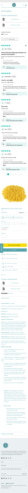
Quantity (3, 233)
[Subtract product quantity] (2, 236)
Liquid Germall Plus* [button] (10, 68)
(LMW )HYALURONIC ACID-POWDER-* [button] (14, 120)
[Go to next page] (22, 174)
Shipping (3, 254)
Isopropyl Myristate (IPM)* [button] (12, 94)
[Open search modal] (23, 5)
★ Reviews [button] (1, 248)
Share (4, 274)
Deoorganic (10, 485)
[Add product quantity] (6, 236)
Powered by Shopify (5, 488)
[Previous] (5, 1)
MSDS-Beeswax (15, 19)
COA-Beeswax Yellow (15, 25)
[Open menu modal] (2, 5)
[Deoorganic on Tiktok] (6, 458)
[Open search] (2, 39)
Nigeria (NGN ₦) (11, 483)
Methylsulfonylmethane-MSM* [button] (13, 169)
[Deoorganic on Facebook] (2, 458)
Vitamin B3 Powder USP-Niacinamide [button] (14, 145)
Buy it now (14, 249)
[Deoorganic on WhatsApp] (11, 458)
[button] (3, 67)
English (2, 483)
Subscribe (24, 473)
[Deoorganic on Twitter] (8, 458)
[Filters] (6, 39)
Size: (3, 221)
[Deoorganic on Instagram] (4, 458)
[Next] (22, 1)
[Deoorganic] (14, 5)
